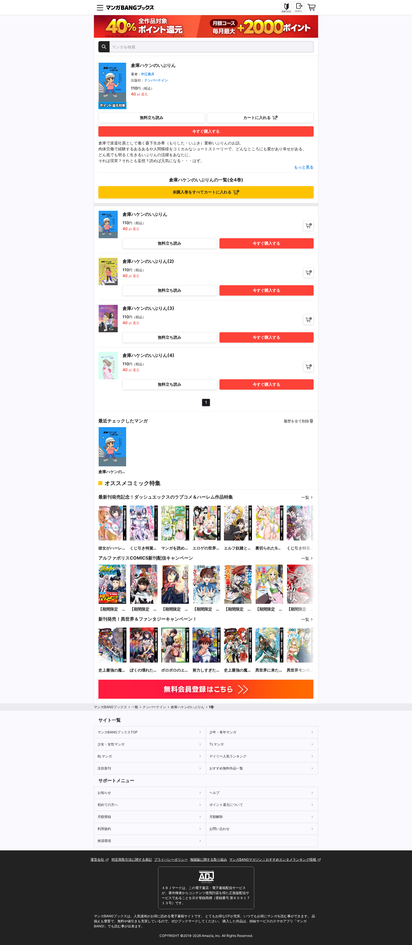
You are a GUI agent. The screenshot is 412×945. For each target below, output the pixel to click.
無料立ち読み (151, 117)
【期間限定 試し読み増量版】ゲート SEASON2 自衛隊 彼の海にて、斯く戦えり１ (112, 609)
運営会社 (98, 859)
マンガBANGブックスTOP (118, 732)
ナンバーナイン (156, 80)
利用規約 (104, 829)
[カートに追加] (308, 225)
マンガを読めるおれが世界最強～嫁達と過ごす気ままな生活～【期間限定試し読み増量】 (175, 548)
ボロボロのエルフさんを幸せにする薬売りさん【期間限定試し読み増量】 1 (175, 670)
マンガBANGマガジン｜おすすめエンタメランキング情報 (273, 859)
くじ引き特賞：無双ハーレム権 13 (143, 548)
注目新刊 (104, 768)
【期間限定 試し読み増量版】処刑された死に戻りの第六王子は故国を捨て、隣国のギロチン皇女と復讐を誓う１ (143, 609)
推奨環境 (104, 841)
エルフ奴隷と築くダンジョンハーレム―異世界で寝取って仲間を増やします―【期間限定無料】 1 (237, 548)
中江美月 (147, 74)
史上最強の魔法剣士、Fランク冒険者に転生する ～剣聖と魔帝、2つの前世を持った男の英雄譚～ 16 (112, 670)
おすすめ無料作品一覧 (226, 768)
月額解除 (216, 817)
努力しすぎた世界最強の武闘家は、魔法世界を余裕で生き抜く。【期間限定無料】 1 (206, 670)
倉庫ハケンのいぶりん (112, 471)
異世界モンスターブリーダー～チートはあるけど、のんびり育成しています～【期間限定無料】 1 (300, 670)
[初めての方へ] (286, 7)
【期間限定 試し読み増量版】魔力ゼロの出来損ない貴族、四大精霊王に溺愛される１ (237, 609)
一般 (134, 707)
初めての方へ (108, 805)
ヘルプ (214, 792)
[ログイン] (298, 7)
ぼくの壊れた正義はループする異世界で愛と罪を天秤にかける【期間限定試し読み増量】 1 (143, 670)
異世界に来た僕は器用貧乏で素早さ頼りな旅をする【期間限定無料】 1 (269, 670)
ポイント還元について (226, 805)
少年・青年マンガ (222, 732)
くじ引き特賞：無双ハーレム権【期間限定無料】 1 (300, 548)
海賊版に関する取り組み (208, 859)
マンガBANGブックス (110, 707)
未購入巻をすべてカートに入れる (202, 192)
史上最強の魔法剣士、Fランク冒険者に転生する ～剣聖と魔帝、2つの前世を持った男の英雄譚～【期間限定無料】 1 (237, 670)
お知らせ (104, 792)
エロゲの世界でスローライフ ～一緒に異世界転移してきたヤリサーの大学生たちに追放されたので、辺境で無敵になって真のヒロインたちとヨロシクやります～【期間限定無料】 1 (206, 548)
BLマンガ (105, 756)
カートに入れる (257, 117)
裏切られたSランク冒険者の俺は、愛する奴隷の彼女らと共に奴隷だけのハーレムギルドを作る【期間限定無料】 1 (269, 548)
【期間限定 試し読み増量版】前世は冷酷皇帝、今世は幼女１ (300, 609)
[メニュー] (100, 7)
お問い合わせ (219, 829)
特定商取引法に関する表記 (132, 859)
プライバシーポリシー (171, 859)
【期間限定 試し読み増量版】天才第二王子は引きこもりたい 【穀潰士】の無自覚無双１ (175, 609)
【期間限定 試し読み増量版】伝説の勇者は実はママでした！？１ (269, 609)
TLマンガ (216, 744)
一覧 (305, 497)
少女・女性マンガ (111, 744)
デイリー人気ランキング (227, 756)
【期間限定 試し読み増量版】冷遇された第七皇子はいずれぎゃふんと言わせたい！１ (206, 609)
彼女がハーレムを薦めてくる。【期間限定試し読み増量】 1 (112, 548)
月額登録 (104, 817)
